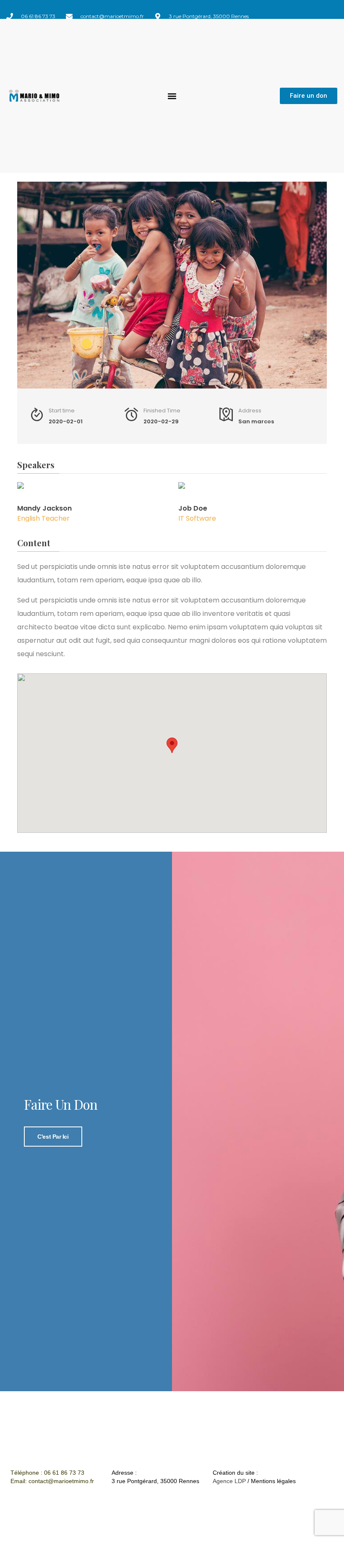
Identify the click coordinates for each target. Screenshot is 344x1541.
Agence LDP (229, 1481)
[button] (172, 96)
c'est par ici (52, 1136)
